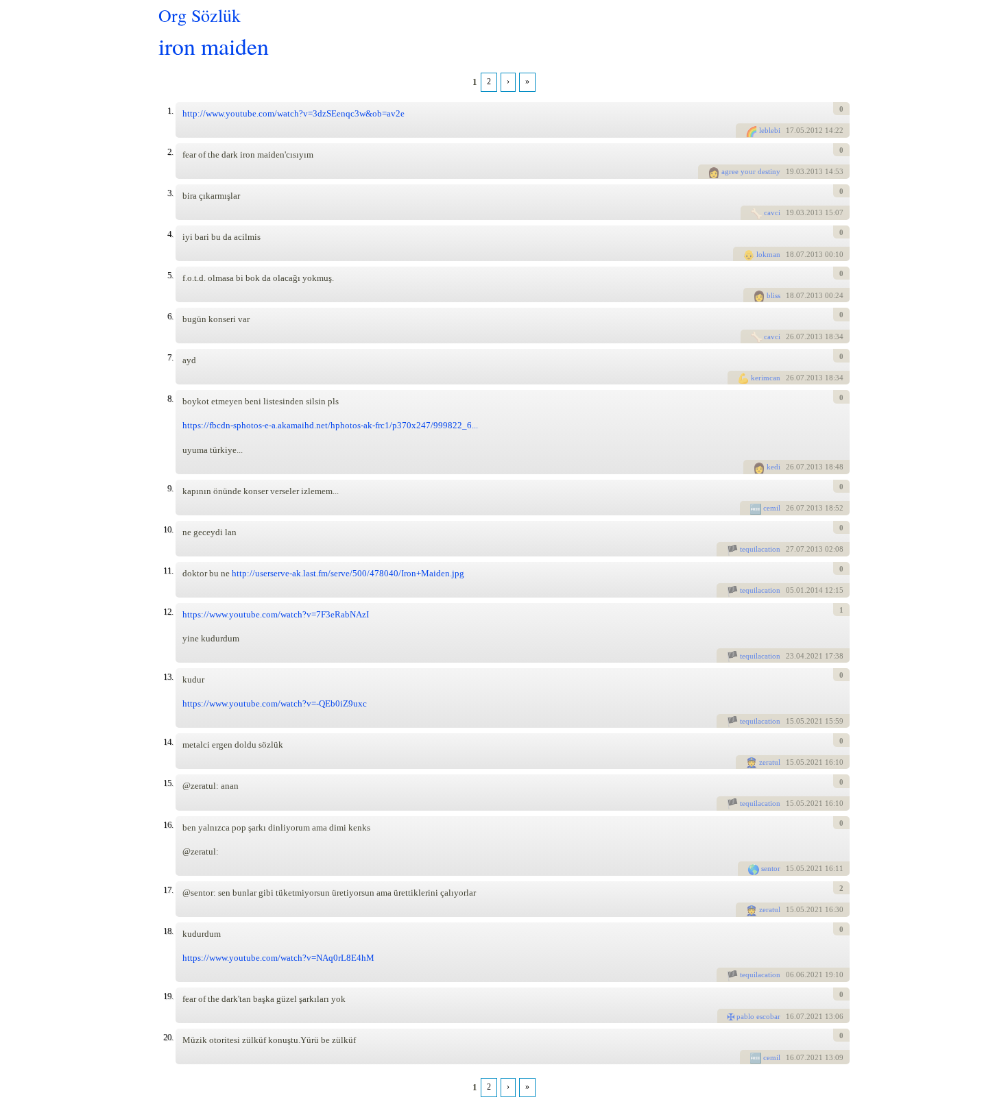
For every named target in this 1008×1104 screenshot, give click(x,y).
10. (168, 529)
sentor (770, 868)
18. (168, 931)
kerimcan (765, 377)
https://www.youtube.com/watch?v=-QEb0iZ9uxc (274, 703)
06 (790, 974)
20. (168, 1037)
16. (168, 825)
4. (170, 234)
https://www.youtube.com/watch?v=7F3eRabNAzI (275, 614)
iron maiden (213, 45)
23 (790, 656)
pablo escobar (758, 1016)
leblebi (769, 130)
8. (170, 398)
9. (170, 488)
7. (170, 357)
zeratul (769, 762)
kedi (773, 467)
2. (170, 152)
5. (170, 275)
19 (790, 171)
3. (170, 193)
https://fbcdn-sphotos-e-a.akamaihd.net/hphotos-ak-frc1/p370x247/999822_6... (330, 425)
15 (790, 721)
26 (790, 336)
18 (790, 254)
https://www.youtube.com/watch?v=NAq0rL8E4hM (278, 958)
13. (168, 677)
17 (790, 130)
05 (790, 590)
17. (168, 890)
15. (168, 783)
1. (170, 111)
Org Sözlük (199, 15)
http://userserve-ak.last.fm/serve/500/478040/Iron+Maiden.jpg (348, 573)
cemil (771, 508)
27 (790, 549)
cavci (772, 212)
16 (790, 1016)
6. (170, 316)
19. (168, 996)
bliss (773, 295)
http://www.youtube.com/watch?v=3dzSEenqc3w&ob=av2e (293, 113)
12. (168, 611)
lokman (768, 254)
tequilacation (760, 549)
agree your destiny (750, 171)
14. (168, 742)
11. (168, 570)
